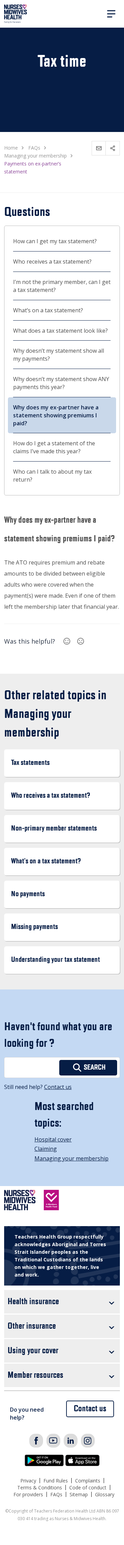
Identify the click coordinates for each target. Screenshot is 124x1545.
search (95, 1067)
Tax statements (30, 763)
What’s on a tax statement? (48, 310)
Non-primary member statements (54, 828)
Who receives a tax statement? (52, 261)
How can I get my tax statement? (55, 241)
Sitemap (79, 1494)
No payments (28, 894)
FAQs (56, 1494)
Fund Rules (55, 1480)
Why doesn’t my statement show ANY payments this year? (61, 383)
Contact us (58, 1087)
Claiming (45, 1149)
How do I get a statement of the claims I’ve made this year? (54, 447)
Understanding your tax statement (55, 960)
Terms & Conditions (39, 1487)
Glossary (104, 1494)
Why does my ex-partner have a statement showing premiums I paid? (56, 415)
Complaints (87, 1480)
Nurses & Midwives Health (15, 13)
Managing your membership (71, 1158)
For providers (28, 1494)
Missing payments (34, 927)
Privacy (28, 1480)
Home (11, 147)
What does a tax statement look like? (60, 330)
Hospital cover (53, 1139)
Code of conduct (87, 1487)
